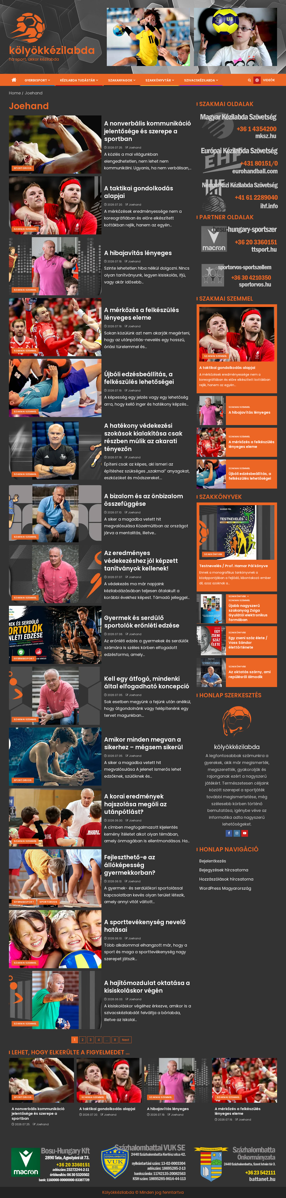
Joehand (135, 147)
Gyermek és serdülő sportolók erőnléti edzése (141, 622)
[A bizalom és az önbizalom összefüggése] (55, 513)
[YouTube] (244, 833)
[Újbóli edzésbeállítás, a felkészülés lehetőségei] (55, 388)
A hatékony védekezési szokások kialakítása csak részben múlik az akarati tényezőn (143, 437)
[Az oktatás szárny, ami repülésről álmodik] (211, 672)
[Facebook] (229, 833)
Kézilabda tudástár (77, 80)
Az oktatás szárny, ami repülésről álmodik (250, 674)
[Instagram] (236, 833)
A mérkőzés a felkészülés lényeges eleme (141, 314)
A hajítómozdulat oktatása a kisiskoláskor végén (147, 987)
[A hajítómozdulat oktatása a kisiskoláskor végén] (55, 1000)
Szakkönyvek (213, 554)
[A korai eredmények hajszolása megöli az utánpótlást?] (55, 817)
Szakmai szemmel (25, 229)
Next (125, 1040)
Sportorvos (23, 168)
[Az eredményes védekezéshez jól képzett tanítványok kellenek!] (55, 574)
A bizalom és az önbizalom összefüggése (143, 500)
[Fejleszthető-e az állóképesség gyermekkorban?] (55, 878)
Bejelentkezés (212, 861)
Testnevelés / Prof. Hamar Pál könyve (233, 565)
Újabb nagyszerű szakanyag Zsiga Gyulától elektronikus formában (248, 613)
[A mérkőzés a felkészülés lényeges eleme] (55, 327)
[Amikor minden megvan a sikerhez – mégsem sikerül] (55, 757)
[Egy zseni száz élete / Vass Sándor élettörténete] (211, 640)
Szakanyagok (120, 80)
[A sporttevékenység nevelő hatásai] (55, 939)
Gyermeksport (24, 658)
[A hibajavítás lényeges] (55, 266)
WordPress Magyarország (225, 888)
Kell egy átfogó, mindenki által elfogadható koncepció (146, 683)
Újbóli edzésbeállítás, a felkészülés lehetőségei (139, 378)
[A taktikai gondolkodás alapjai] (55, 205)
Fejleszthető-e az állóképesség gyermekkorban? (129, 865)
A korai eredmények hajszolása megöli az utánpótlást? (135, 804)
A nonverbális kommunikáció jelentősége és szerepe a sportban (147, 131)
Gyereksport (36, 80)
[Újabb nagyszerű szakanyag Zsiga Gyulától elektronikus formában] (211, 608)
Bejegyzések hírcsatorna (223, 870)
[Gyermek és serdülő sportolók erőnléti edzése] (55, 635)
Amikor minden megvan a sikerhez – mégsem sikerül (143, 743)
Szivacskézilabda (199, 80)
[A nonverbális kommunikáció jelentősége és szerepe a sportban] (55, 144)
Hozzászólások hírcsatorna (226, 879)
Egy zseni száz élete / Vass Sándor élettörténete (248, 642)
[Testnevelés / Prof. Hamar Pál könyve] (236, 532)
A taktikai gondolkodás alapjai (138, 192)
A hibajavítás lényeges (138, 253)
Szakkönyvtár (158, 80)
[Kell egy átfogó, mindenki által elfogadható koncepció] (55, 696)
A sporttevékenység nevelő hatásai (145, 926)
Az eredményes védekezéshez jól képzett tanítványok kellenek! (141, 560)
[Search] (249, 80)
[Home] (14, 80)
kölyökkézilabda (52, 50)
